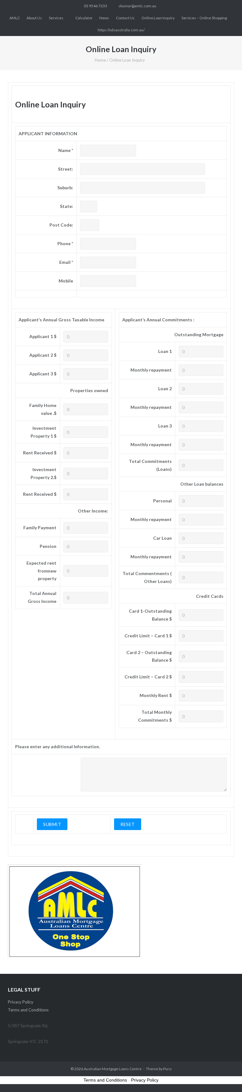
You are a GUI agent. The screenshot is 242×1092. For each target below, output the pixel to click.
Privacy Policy (20, 1001)
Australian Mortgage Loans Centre (112, 1068)
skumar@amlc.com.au (137, 5)
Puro (167, 1068)
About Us (34, 17)
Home (100, 60)
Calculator (84, 17)
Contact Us (125, 17)
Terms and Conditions (28, 1009)
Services (56, 17)
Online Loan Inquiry (158, 17)
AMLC (14, 17)
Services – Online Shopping (204, 17)
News (104, 17)
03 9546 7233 (95, 5)
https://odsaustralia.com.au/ (121, 29)
